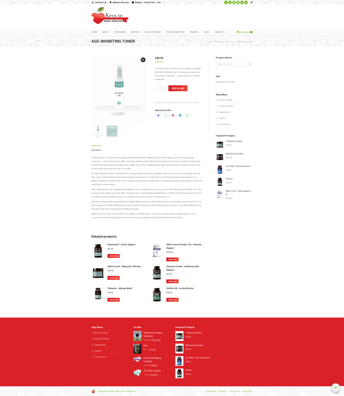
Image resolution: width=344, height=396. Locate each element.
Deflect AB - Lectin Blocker (180, 288)
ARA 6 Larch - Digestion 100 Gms (124, 266)
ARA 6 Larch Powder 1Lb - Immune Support (183, 246)
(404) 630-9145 (100, 2)
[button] (143, 59)
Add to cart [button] (113, 256)
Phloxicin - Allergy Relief (120, 288)
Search (249, 64)
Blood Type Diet (225, 100)
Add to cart (178, 88)
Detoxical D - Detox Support (122, 244)
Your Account (224, 124)
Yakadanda (130, 391)
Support (222, 118)
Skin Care (167, 102)
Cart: (246, 32)
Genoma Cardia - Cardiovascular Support (182, 268)
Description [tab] (96, 150)
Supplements (177, 102)
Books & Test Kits (226, 106)
